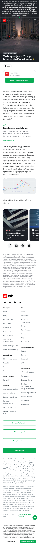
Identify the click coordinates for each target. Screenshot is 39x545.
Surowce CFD (8, 319)
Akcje (22, 97)
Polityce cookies (30, 537)
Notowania (24, 359)
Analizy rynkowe (9, 393)
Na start (23, 351)
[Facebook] (22, 245)
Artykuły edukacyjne (10, 389)
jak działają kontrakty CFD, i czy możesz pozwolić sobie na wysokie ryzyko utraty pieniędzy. (19, 14)
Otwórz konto (19, 451)
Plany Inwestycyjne (10, 359)
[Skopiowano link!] (10, 245)
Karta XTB (6, 380)
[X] (29, 245)
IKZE (5, 371)
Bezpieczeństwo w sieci (9, 412)
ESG (22, 363)
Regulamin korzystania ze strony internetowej (27, 386)
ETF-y (5, 315)
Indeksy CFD (7, 327)
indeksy (32, 99)
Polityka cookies (26, 397)
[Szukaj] (29, 20)
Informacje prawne (27, 372)
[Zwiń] (19, 17)
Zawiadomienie (26, 380)
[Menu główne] (35, 20)
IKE (4, 367)
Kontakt (23, 326)
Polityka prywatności (28, 393)
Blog (22, 338)
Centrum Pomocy (9, 407)
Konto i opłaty (8, 335)
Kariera (23, 334)
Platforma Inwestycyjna (25, 320)
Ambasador (25, 315)
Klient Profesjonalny (10, 346)
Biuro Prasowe (26, 330)
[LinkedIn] (16, 245)
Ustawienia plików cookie (25, 515)
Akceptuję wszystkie (27, 542)
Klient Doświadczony (10, 350)
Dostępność (25, 376)
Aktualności (25, 401)
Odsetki (6, 363)
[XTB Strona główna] (6, 20)
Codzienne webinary (10, 397)
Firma (23, 312)
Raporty (23, 355)
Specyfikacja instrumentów (8, 340)
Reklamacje (25, 405)
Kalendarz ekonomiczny (8, 402)
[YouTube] (5, 302)
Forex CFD (7, 331)
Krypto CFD (7, 323)
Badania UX (25, 342)
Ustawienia (11, 542)
